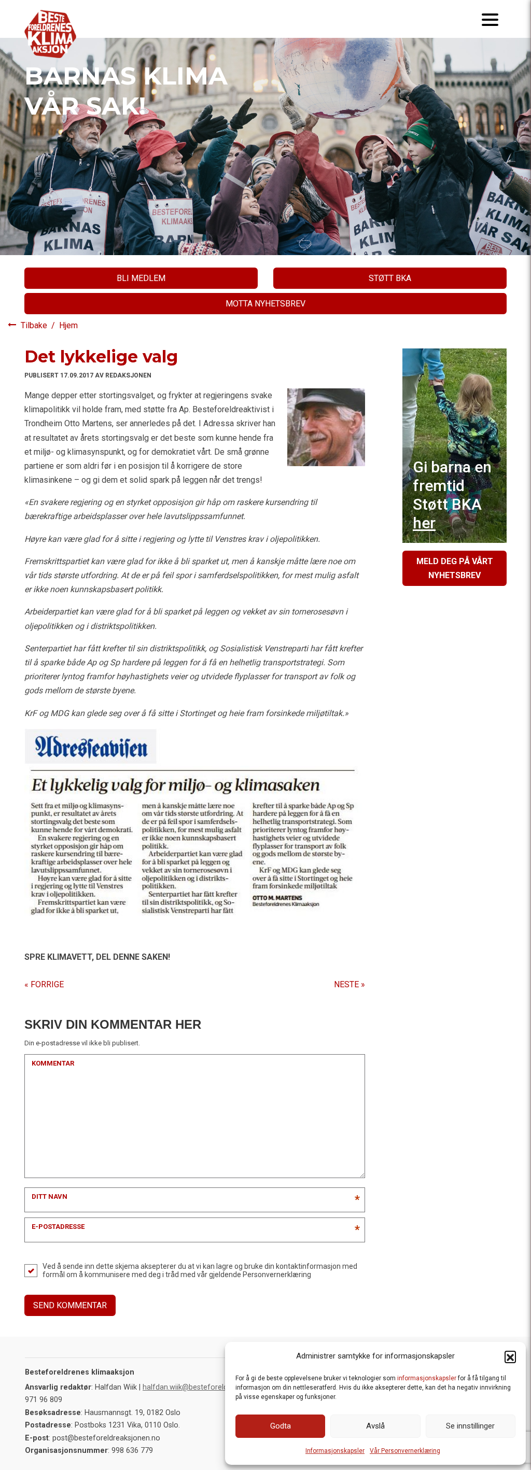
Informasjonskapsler (335, 1450)
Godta (280, 1426)
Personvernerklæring (277, 1274)
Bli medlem (141, 278)
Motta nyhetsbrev (265, 304)
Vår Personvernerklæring (405, 1450)
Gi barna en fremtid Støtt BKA (452, 495)
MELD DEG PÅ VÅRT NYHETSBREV (454, 568)
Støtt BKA (390, 278)
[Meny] (490, 19)
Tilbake (35, 325)
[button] (510, 1356)
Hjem (68, 325)
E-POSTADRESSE (58, 1226)
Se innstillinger (470, 1426)
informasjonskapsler (426, 1378)
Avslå (375, 1426)
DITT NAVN (49, 1196)
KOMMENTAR (53, 1063)
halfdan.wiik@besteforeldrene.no (198, 1387)
